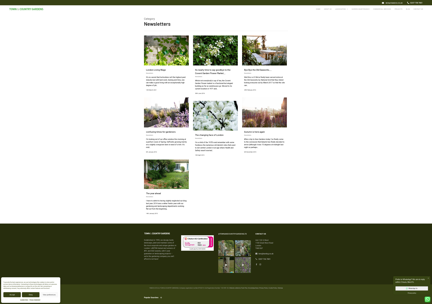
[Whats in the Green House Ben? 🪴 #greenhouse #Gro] (243, 248)
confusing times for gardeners (161, 131)
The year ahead (153, 193)
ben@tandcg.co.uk (266, 254)
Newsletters (149, 73)
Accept (12, 295)
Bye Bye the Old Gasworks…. (258, 69)
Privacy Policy (263, 288)
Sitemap (280, 288)
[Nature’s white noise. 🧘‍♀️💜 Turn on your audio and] (243, 265)
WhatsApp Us (412, 288)
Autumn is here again (254, 131)
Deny (31, 295)
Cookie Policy (24, 300)
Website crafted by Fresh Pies (238, 288)
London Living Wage (156, 69)
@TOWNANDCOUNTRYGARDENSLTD (232, 234)
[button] (394, 3)
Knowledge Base (253, 288)
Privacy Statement (34, 300)
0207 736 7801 (265, 259)
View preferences (49, 295)
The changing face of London (209, 135)
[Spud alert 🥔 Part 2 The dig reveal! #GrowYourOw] (226, 248)
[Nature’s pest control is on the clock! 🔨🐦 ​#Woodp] (226, 265)
